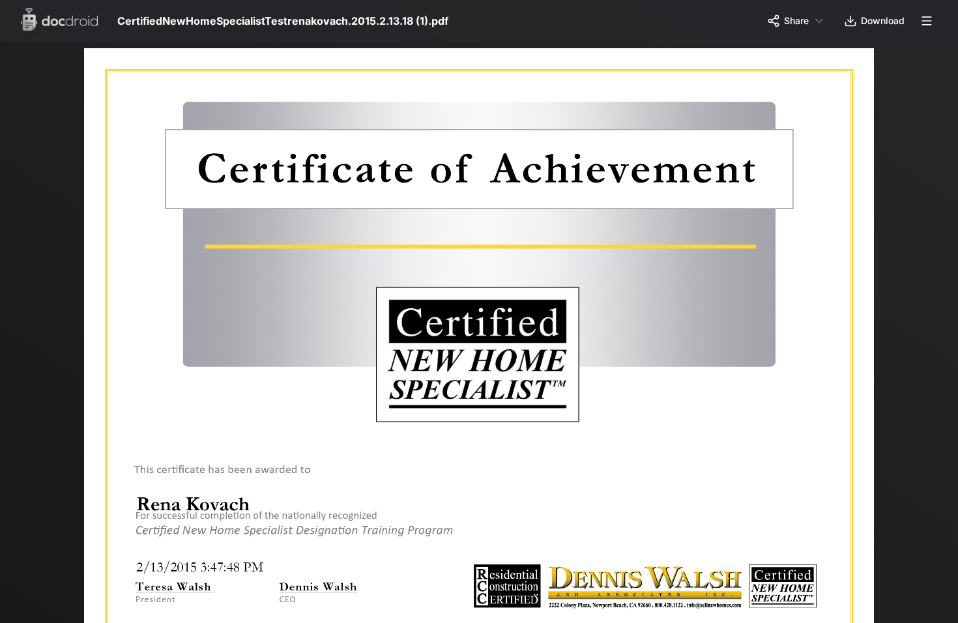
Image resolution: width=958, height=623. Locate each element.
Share (796, 20)
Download (883, 20)
